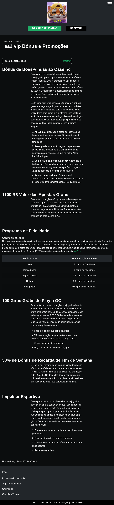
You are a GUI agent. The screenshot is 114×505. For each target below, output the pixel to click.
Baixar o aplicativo (44, 28)
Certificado (7, 489)
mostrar (66, 61)
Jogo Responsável (11, 483)
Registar (76, 28)
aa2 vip (77, 251)
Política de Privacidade (13, 478)
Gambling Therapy (11, 494)
